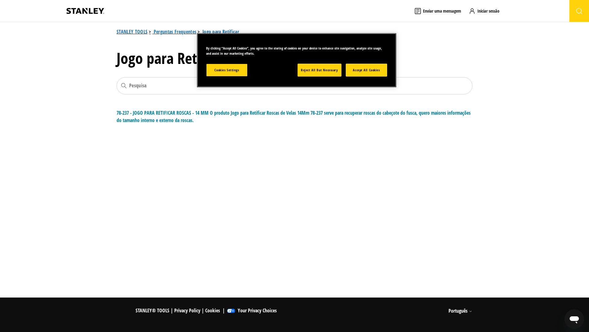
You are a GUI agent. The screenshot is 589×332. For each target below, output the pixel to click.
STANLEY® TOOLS (152, 310)
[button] (487, 10)
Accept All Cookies (366, 70)
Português (458, 311)
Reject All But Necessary (319, 70)
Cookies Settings (226, 70)
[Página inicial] (85, 11)
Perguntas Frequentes (175, 31)
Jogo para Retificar (220, 31)
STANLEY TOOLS (132, 31)
